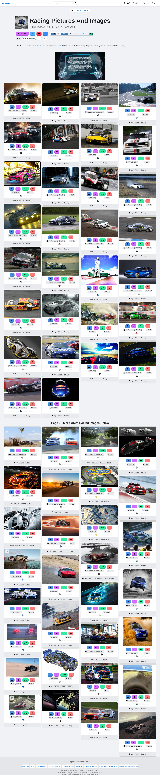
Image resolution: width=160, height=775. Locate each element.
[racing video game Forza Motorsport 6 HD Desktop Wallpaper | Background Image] (99, 563)
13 (26, 189)
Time (117, 46)
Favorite (23, 34)
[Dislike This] (71, 237)
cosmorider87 (66, 244)
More (84, 34)
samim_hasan (66, 198)
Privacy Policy (41, 766)
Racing (86, 10)
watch (42, 46)
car (26, 46)
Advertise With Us (91, 766)
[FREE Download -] (50, 237)
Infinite (65, 34)
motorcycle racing (100, 46)
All (19, 38)
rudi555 (143, 294)
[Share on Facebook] (45, 34)
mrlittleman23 (27, 153)
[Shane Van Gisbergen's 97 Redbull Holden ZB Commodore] (99, 683)
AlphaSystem (28, 196)
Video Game (105, 501)
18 (26, 492)
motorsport (111, 46)
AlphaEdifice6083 (105, 497)
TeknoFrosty (105, 694)
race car (57, 46)
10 (26, 321)
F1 (66, 551)
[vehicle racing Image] (99, 284)
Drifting (56, 469)
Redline (56, 725)
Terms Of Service (54, 766)
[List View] (58, 34)
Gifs (45, 38)
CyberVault (66, 546)
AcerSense (105, 574)
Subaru (56, 686)
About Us (25, 766)
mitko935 (28, 114)
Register (155, 3)
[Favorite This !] (56, 237)
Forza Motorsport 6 (109, 578)
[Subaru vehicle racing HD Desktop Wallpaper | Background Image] (60, 671)
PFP (39, 38)
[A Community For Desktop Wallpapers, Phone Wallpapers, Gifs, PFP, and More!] (72, 10)
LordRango (66, 721)
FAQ (32, 766)
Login (148, 3)
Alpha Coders (6, 3)
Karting (122, 46)
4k (34, 38)
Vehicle (78, 10)
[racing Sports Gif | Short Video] (22, 709)
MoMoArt (105, 374)
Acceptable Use (68, 766)
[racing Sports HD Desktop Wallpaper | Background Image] (60, 496)
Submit (131, 3)
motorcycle (49, 46)
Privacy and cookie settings (128, 766)
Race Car (18, 545)
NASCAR (64, 46)
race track (72, 46)
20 (26, 232)
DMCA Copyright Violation (108, 766)
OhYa (66, 327)
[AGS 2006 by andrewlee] (137, 457)
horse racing (80, 46)
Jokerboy (28, 579)
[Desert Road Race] (99, 363)
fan (30, 46)
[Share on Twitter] (32, 34)
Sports (28, 462)
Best (78, 34)
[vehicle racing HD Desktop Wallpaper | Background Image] (60, 233)
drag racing (89, 46)
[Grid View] (53, 34)
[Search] (75, 3)
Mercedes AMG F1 (58, 551)
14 (65, 675)
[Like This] (102, 328)
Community (141, 3)
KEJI (105, 654)
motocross (36, 46)
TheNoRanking (105, 335)
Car (18, 503)
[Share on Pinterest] (39, 34)
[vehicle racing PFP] (137, 154)
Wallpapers (27, 38)
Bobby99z (28, 457)
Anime (63, 725)
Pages (72, 34)
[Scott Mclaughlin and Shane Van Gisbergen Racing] (99, 722)
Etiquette (79, 766)
